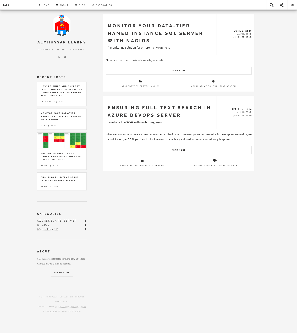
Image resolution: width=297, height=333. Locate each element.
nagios (155, 86)
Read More (179, 71)
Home (45, 5)
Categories (103, 5)
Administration (201, 86)
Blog (81, 5)
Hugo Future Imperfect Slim (71, 306)
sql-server (156, 166)
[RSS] (59, 57)
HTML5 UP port (52, 311)
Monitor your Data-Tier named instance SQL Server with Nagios (155, 33)
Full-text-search (224, 86)
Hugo (78, 311)
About (64, 5)
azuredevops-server (135, 86)
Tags (6, 5)
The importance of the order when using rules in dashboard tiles (61, 156)
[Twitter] (65, 57)
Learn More (62, 273)
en (292, 5)
